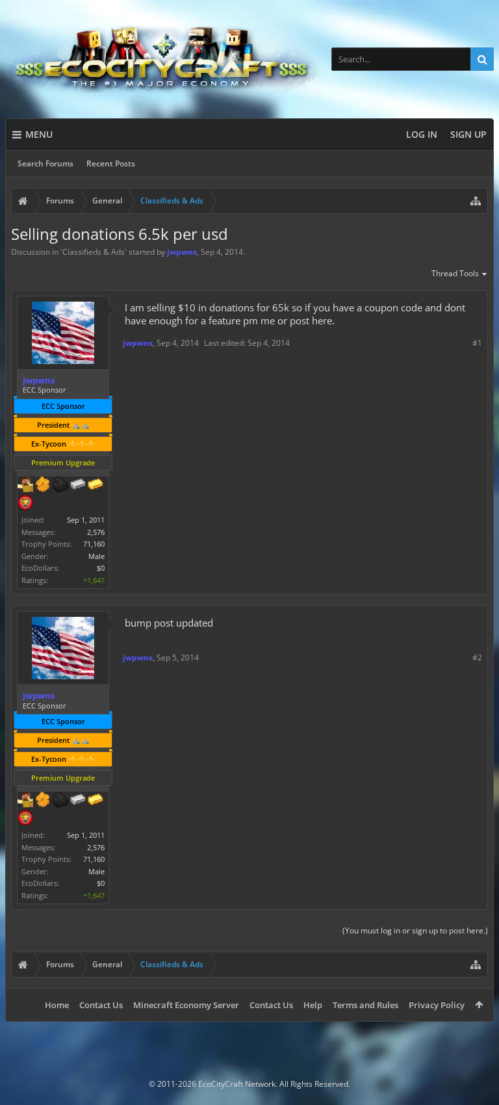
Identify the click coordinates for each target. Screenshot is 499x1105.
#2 (477, 657)
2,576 (96, 532)
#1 (477, 343)
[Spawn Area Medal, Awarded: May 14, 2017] (25, 485)
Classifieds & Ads (93, 251)
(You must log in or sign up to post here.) (415, 930)
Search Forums (45, 163)
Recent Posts (110, 163)
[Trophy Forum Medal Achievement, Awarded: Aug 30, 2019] (25, 504)
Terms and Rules (365, 1005)
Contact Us (101, 1005)
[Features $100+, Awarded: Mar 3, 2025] (95, 485)
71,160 (94, 544)
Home (57, 1005)
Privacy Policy (437, 1005)
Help (312, 1005)
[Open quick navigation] (475, 200)
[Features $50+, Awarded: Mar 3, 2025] (60, 485)
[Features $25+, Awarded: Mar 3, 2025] (43, 485)
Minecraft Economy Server (186, 1005)
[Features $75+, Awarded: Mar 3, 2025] (78, 485)
